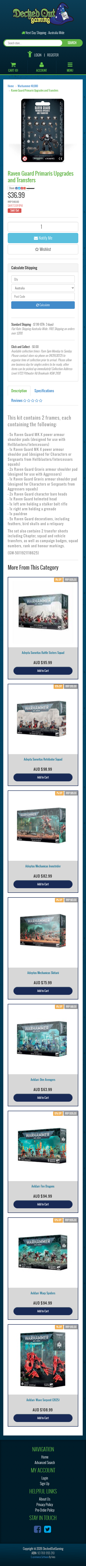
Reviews (17, 400)
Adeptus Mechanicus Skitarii (43, 973)
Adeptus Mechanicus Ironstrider (43, 866)
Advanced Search (45, 1462)
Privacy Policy (44, 1504)
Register (53, 55)
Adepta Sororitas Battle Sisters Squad (43, 653)
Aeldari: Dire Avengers (43, 1080)
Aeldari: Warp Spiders (43, 1293)
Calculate (44, 305)
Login (37, 55)
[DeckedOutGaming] (43, 13)
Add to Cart (43, 671)
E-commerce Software (40, 1557)
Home (11, 86)
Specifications (44, 390)
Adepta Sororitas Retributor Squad (43, 759)
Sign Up (44, 1483)
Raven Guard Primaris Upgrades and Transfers (34, 90)
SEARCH (72, 42)
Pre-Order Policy (44, 1510)
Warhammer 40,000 (28, 86)
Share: (12, 188)
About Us (44, 1499)
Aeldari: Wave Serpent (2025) (43, 1400)
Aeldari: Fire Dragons (43, 1186)
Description (19, 390)
